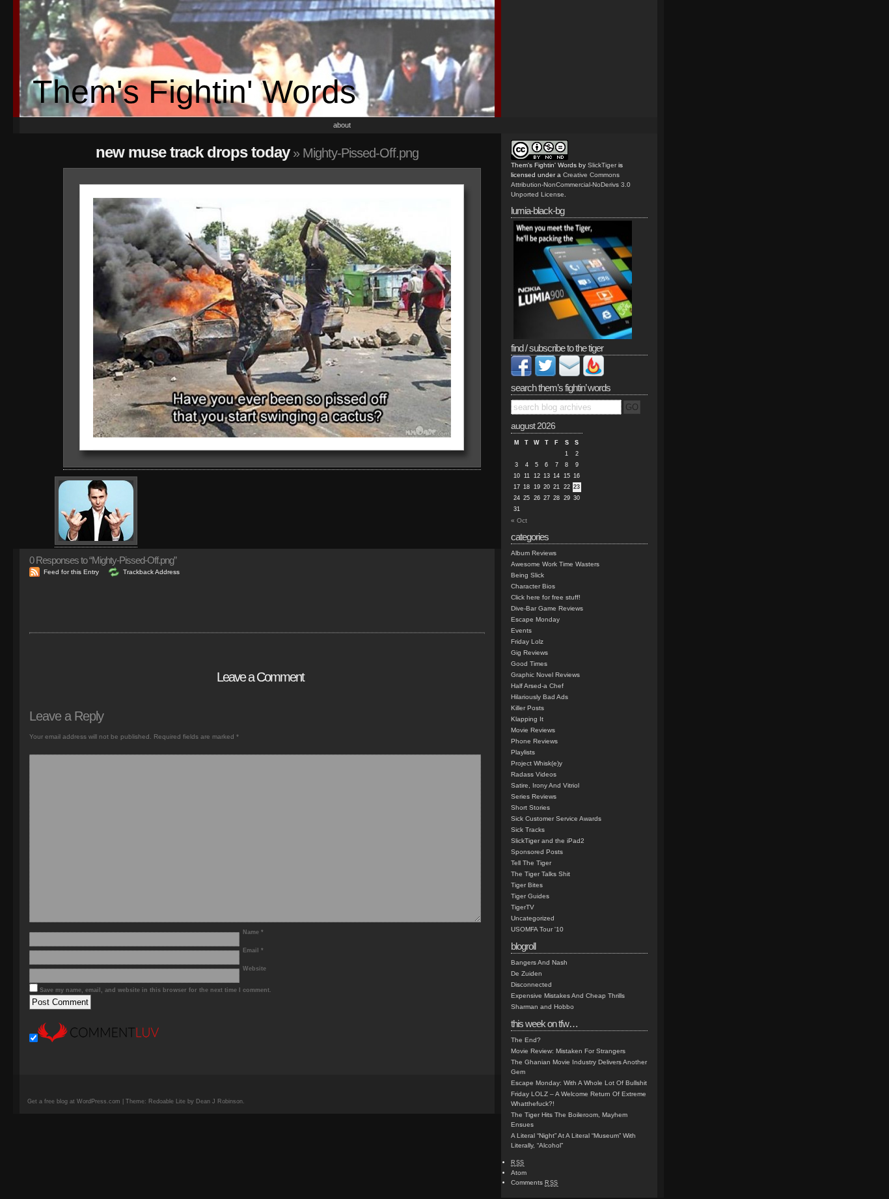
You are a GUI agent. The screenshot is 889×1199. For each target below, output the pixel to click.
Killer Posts (527, 707)
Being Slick (527, 575)
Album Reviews (533, 553)
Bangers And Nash (539, 962)
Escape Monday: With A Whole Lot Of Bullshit (579, 1082)
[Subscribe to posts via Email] (569, 374)
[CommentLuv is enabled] (98, 1039)
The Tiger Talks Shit (540, 873)
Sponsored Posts (537, 851)
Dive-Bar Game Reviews (547, 608)
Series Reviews (533, 796)
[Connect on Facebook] (521, 374)
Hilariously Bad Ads (539, 696)
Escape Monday (535, 619)
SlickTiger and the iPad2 (547, 840)
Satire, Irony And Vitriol (545, 785)
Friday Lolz (527, 641)
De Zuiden (526, 973)
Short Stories (530, 807)
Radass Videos (533, 774)
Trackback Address (151, 571)
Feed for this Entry (71, 571)
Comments (534, 1182)
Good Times (529, 663)
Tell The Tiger (531, 862)
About (342, 125)
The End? (526, 1039)
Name (253, 932)
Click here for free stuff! (546, 597)
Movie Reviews (533, 730)
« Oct (519, 520)
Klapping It (527, 719)
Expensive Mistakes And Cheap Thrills (568, 995)
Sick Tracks (528, 829)
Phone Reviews (534, 741)
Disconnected (531, 984)
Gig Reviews (529, 652)
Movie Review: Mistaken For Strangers (568, 1050)
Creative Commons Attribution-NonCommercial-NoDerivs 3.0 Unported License (571, 184)
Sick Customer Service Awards (556, 818)
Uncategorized (532, 918)
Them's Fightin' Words (194, 92)
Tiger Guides (530, 896)
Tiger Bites (527, 885)
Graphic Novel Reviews (545, 674)
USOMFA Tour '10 (537, 929)
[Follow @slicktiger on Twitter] (545, 374)
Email (253, 950)
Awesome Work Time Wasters (555, 564)
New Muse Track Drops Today (193, 152)
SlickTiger (602, 165)
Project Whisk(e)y (536, 763)
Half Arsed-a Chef (537, 685)
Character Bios (533, 586)
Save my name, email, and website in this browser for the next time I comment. (155, 990)
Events (521, 630)
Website (254, 968)
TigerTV (522, 907)
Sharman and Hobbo (542, 1006)
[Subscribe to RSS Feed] (593, 374)
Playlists (523, 752)
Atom (519, 1172)
